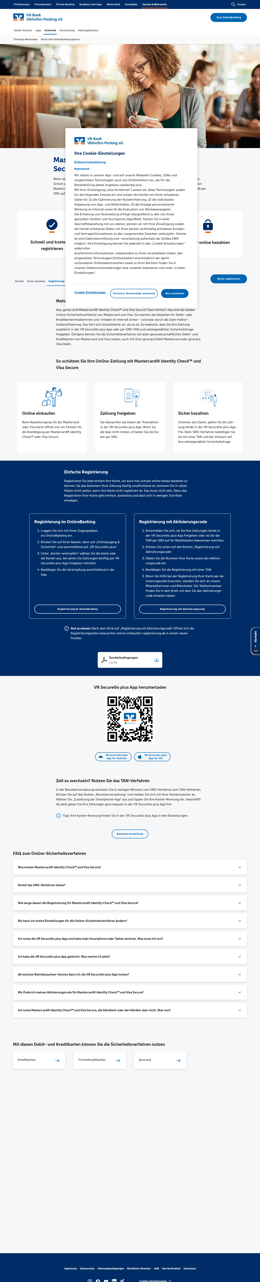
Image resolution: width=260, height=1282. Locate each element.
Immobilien (131, 4)
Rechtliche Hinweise (139, 1268)
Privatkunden (22, 4)
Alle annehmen (174, 293)
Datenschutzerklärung (90, 162)
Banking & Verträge (90, 4)
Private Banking (65, 4)
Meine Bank (113, 4)
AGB (156, 1268)
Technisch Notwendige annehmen (134, 293)
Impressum (70, 1268)
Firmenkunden (43, 4)
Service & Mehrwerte (154, 4)
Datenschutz (87, 1268)
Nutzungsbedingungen (111, 1268)
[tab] (23, 30)
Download (190, 1268)
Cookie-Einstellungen (90, 292)
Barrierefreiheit (171, 1268)
